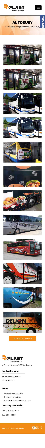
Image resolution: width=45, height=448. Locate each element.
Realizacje (24, 27)
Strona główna (12, 27)
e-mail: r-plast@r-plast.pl (11, 376)
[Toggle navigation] (38, 7)
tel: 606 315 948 (8, 381)
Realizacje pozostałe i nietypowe (17, 400)
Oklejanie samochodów (13, 394)
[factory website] (36, 428)
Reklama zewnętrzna (12, 397)
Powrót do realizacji (23, 339)
